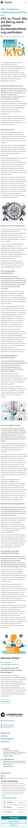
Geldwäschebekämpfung (13, 12)
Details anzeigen (21, 802)
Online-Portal (4, 736)
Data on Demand (5, 741)
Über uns (3, 776)
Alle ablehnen (14, 825)
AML (3, 9)
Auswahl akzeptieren (14, 821)
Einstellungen (10, 802)
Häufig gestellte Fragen (9, 727)
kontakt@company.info (9, 720)
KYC (3, 15)
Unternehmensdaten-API (7, 739)
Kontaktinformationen (8, 725)
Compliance (12, 9)
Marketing (9, 812)
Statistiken (9, 807)
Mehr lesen (5, 701)
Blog (2, 778)
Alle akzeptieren (14, 818)
